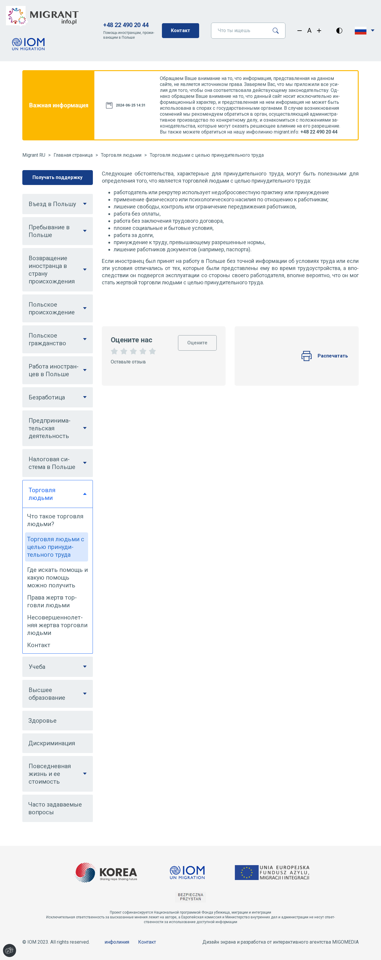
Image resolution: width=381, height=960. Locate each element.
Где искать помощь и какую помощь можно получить (57, 577)
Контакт (180, 30)
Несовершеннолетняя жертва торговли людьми (57, 625)
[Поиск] (278, 30)
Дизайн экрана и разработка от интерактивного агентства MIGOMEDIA (280, 942)
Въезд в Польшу (52, 204)
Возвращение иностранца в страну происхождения (52, 270)
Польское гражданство (47, 339)
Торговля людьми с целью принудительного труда (207, 155)
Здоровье (42, 720)
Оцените (197, 340)
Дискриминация (51, 743)
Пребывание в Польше (49, 231)
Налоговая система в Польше (52, 463)
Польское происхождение (52, 308)
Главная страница (73, 155)
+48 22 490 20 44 (126, 25)
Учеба (37, 666)
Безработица (47, 397)
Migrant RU (33, 155)
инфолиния (116, 942)
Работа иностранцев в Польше (54, 370)
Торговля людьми (121, 155)
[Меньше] (299, 30)
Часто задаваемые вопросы (55, 808)
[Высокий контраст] (339, 30)
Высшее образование (47, 693)
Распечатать (333, 356)
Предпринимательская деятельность (50, 428)
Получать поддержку (57, 177)
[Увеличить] (319, 30)
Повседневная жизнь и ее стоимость (50, 774)
